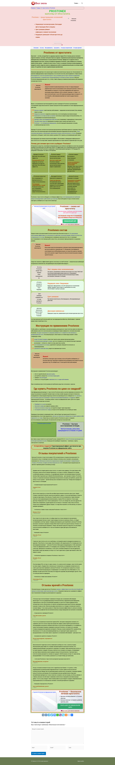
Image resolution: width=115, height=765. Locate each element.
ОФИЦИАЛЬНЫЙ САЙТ (70, 221)
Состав (42, 47)
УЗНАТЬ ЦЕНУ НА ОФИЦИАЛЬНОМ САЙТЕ (70, 706)
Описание (36, 47)
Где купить (57, 47)
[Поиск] (82, 3)
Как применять (49, 47)
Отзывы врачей (77, 47)
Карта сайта (81, 761)
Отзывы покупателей (66, 47)
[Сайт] (76, 747)
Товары (76, 3)
